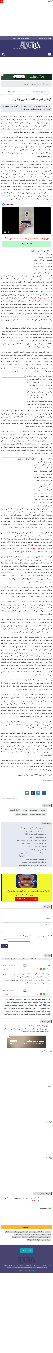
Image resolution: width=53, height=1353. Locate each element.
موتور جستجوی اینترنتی (37, 814)
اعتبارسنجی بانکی (45, 1237)
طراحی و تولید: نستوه (25, 1271)
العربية (45, 38)
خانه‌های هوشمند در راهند (36, 837)
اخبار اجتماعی (36, 84)
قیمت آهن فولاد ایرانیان (22, 1234)
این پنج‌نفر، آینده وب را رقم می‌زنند (34, 831)
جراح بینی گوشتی (45, 1234)
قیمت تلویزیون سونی (21, 1232)
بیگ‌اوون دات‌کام (39, 298)
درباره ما (22, 38)
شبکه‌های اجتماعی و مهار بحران (35, 859)
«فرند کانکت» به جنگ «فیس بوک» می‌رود (32, 853)
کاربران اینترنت (15, 810)
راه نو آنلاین (40, 1232)
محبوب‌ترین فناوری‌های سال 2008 (34, 834)
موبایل (25, 810)
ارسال (5, 945)
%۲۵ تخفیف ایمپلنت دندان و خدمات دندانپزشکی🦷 (26, 891)
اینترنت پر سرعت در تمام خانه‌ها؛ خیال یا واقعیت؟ (30, 856)
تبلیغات (18, 38)
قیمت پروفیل (16, 1237)
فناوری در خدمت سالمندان (36, 847)
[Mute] (8, 232)
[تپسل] (2, 75)
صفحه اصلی (46, 84)
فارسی (49, 38)
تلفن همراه (33, 810)
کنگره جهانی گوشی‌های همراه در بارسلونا (33, 862)
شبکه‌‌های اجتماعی (21, 814)
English (41, 38)
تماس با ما (27, 38)
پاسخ (6, 969)
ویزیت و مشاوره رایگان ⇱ (27, 898)
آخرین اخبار (46, 1021)
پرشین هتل (34, 1234)
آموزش (26, 84)
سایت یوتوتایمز (46, 1240)
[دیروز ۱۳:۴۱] (46, 1200)
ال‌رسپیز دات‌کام (12, 619)
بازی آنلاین (32, 1232)
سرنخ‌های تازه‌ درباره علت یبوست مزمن (38, 1026)
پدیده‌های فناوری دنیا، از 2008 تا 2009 (33, 844)
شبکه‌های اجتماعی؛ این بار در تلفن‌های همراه (31, 865)
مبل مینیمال (9, 1232)
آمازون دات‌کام (36, 632)
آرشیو (14, 38)
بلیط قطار (24, 1237)
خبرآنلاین (26, 45)
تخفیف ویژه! (26, 243)
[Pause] (5, 232)
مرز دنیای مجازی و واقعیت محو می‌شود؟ (32, 828)
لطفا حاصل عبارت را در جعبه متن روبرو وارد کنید (35, 936)
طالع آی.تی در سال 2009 (37, 850)
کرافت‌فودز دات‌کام (37, 548)
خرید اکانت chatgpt (33, 1240)
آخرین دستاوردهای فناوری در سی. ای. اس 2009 (30, 840)
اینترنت (43, 810)
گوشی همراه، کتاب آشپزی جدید (33, 99)
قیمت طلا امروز (33, 1237)
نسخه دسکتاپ (26, 1250)
